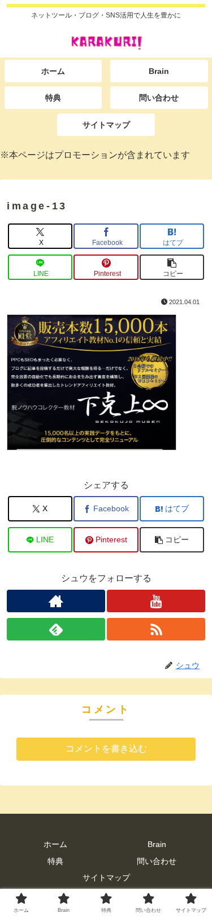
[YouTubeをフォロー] (156, 601)
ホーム (55, 844)
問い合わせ (156, 861)
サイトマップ (106, 877)
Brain (157, 844)
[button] (172, 267)
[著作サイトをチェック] (56, 601)
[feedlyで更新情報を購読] (56, 629)
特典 (55, 861)
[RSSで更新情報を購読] (156, 629)
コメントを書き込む (106, 748)
